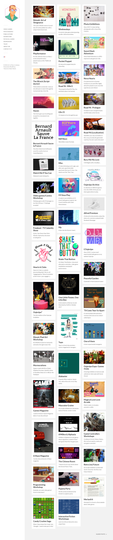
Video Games (8, 29)
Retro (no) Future (91, 464)
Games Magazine (40, 410)
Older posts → (101, 534)
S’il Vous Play (64, 195)
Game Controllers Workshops (92, 435)
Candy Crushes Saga (42, 521)
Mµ (60, 227)
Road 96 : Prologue (92, 107)
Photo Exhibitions (92, 24)
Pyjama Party (64, 488)
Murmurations (39, 365)
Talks (5, 44)
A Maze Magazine (41, 456)
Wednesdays (64, 29)
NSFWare (63, 139)
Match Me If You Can (42, 173)
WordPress (12, 67)
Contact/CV (8, 49)
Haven (36, 111)
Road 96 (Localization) (94, 132)
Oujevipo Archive (91, 184)
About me (7, 46)
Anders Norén (12, 68)
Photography (8, 31)
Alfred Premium (91, 213)
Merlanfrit (88, 499)
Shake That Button (67, 259)
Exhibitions (8, 36)
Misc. (61, 163)
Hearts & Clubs (39, 267)
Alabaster (63, 376)
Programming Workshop (39, 486)
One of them (89, 341)
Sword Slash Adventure (89, 52)
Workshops (8, 41)
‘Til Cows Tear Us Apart (94, 310)
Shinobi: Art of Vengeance (39, 21)
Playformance (39, 53)
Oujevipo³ (37, 312)
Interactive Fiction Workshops (67, 517)
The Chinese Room (67, 461)
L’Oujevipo (88, 249)
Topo (61, 342)
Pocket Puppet (65, 61)
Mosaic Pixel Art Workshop (40, 338)
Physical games (9, 39)
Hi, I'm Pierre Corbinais (13, 65)
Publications (8, 34)
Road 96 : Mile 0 (66, 86)
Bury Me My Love (91, 160)
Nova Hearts (89, 78)
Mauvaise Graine (66, 405)
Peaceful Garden (91, 278)
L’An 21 (62, 112)
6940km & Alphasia (67, 434)
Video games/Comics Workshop (42, 196)
